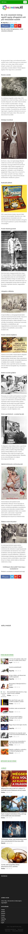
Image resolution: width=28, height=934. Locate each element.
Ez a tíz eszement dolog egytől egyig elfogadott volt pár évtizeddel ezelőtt (13, 17)
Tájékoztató (7, 931)
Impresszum (20, 929)
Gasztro (3, 920)
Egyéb (2, 922)
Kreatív (3, 917)
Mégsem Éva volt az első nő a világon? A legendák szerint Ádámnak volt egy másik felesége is (13, 790)
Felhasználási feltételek (17, 931)
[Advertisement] (14, 48)
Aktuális (3, 911)
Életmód (3, 913)
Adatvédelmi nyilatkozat (10, 929)
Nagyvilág (3, 919)
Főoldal (4, 2)
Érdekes (3, 915)
